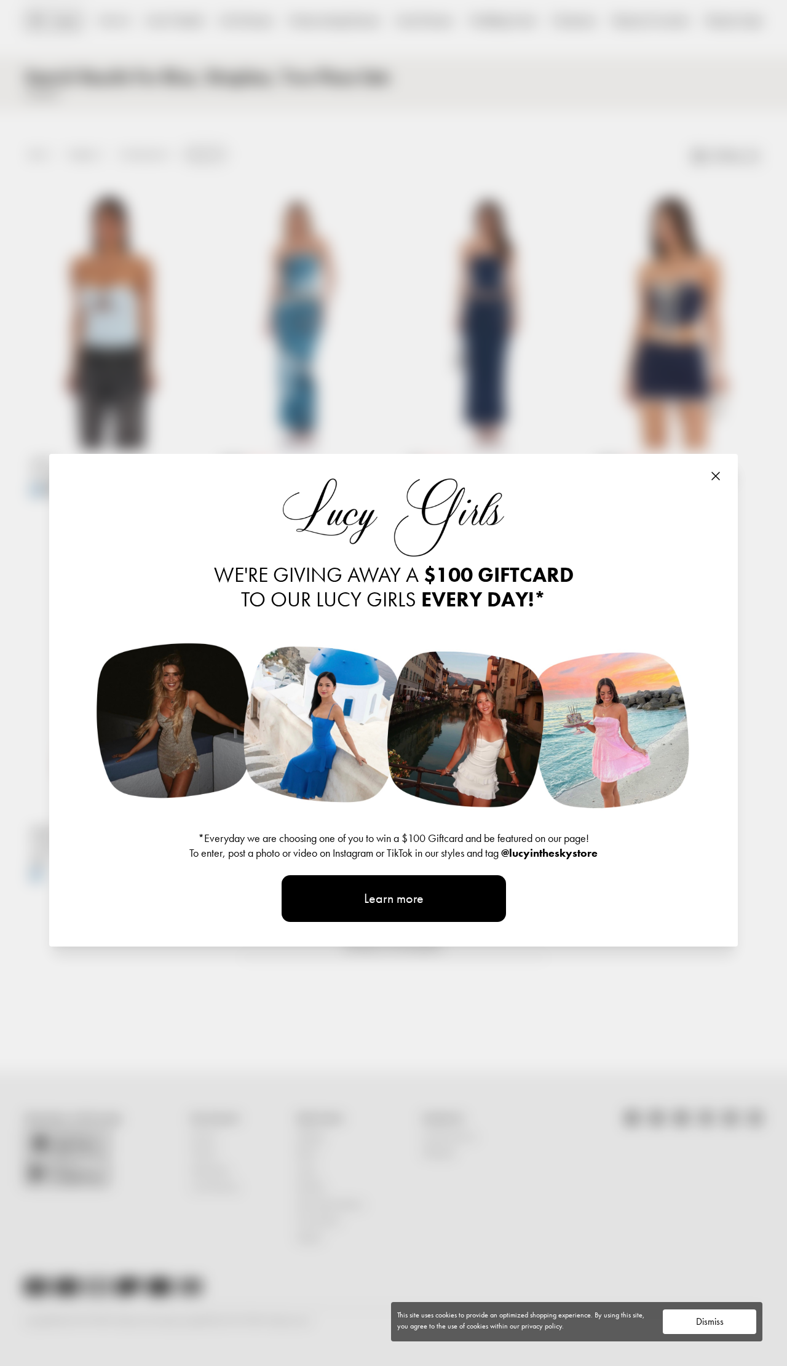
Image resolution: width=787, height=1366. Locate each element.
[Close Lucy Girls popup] (715, 476)
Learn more (394, 898)
